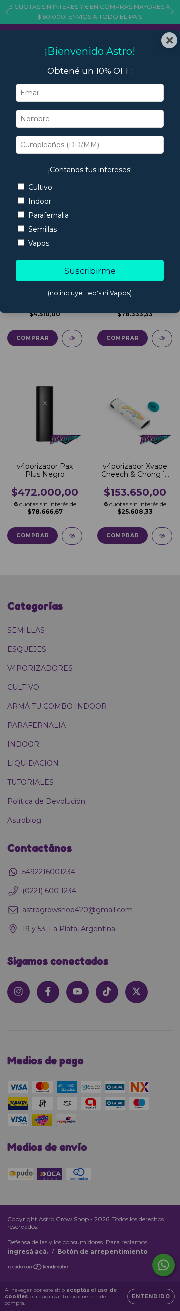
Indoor (40, 201)
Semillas (42, 229)
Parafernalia (48, 215)
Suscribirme (90, 271)
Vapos (39, 243)
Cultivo (40, 187)
